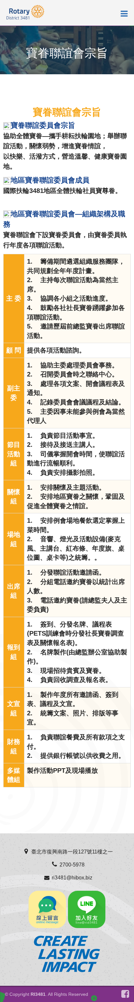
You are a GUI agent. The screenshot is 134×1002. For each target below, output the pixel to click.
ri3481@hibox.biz (72, 877)
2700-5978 (72, 864)
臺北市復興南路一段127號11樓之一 (72, 851)
